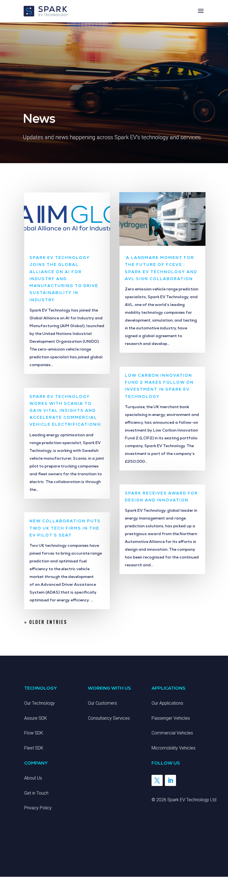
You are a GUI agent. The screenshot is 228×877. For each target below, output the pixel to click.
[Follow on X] (157, 780)
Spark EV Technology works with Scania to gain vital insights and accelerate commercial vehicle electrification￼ (65, 410)
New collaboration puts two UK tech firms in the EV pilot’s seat (65, 527)
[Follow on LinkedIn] (170, 780)
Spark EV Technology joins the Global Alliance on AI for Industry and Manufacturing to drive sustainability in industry (63, 278)
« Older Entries (45, 622)
